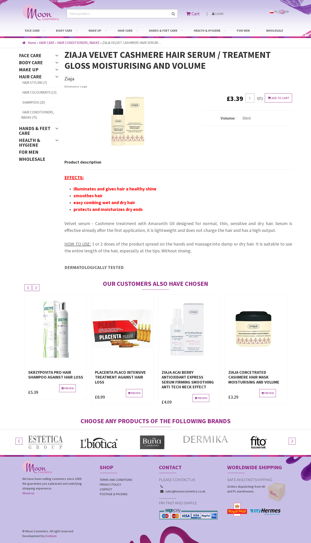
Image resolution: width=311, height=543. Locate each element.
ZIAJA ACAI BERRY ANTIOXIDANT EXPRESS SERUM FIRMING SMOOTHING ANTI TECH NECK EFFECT (121, 380)
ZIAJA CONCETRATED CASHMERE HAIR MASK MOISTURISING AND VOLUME (187, 377)
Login (218, 14)
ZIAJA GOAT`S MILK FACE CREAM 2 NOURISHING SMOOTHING (251, 377)
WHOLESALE (274, 30)
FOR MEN (243, 30)
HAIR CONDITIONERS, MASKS (78, 43)
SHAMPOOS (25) (33, 102)
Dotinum (51, 536)
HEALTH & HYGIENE (207, 30)
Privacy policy (110, 484)
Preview (69, 393)
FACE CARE (32, 30)
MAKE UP (95, 30)
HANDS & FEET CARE (163, 30)
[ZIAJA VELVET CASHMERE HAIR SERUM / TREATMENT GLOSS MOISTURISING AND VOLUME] (129, 122)
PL (276, 12)
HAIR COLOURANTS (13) (39, 92)
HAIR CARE (125, 30)
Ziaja (69, 78)
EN (287, 12)
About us (28, 493)
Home (32, 43)
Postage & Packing (113, 494)
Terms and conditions (116, 480)
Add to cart (280, 98)
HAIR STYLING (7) (34, 82)
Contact (106, 489)
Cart (195, 13)
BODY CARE (64, 30)
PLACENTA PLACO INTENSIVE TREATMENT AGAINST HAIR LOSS (53, 377)
